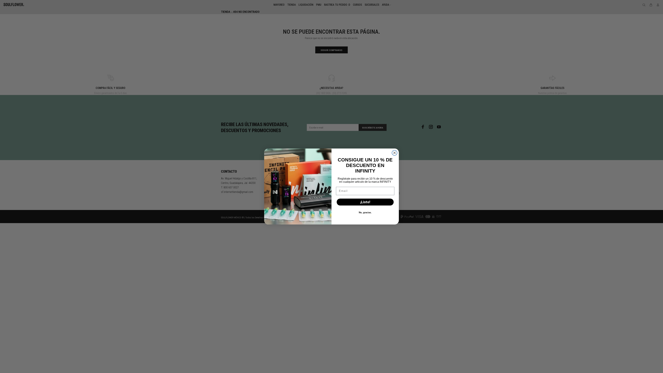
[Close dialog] (394, 152)
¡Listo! (365, 202)
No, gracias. (365, 212)
